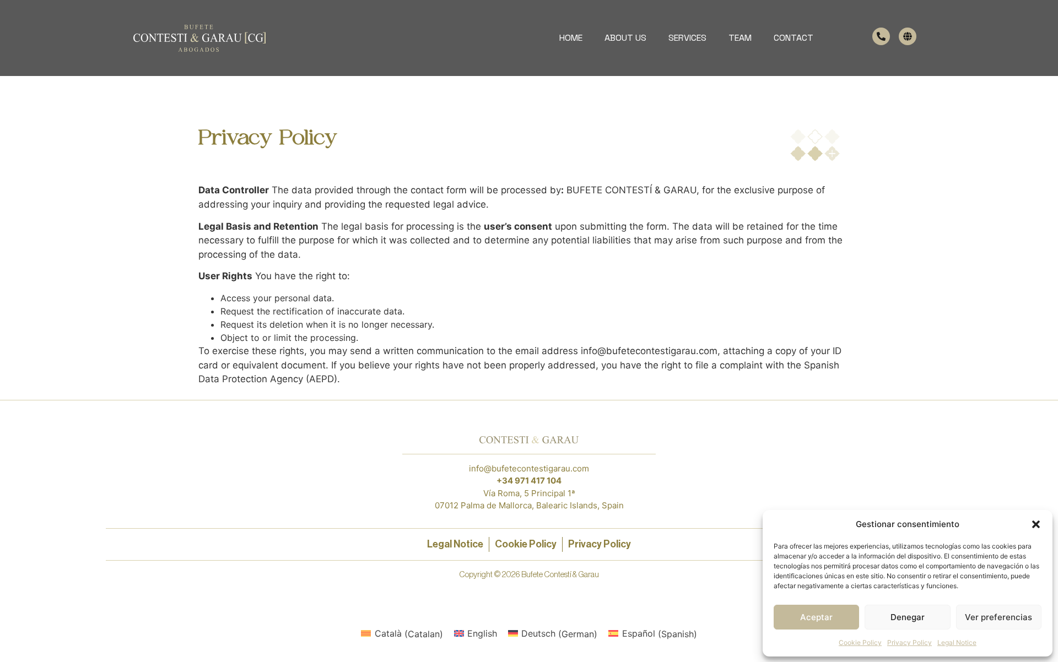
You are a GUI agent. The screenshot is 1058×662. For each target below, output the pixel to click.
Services (687, 38)
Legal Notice (956, 642)
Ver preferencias (998, 617)
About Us (625, 38)
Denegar (907, 617)
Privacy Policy (909, 642)
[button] (1035, 524)
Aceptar (816, 617)
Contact (793, 38)
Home (570, 38)
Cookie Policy (860, 642)
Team (740, 38)
